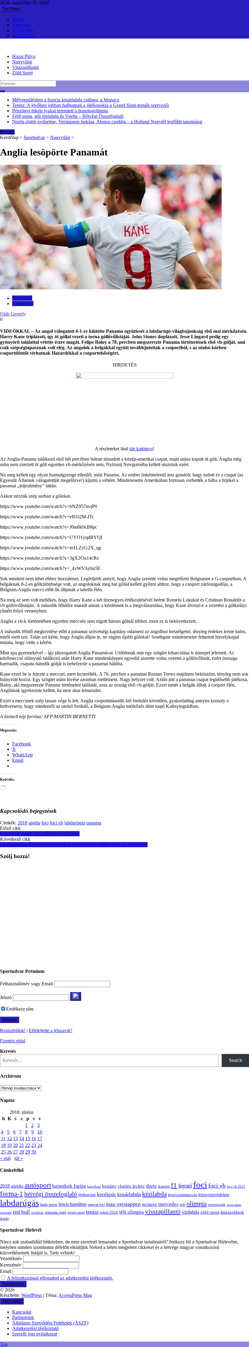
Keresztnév (11, 1264)
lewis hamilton (73, 1204)
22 (27, 1145)
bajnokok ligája (69, 1186)
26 (9, 1151)
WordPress (32, 1295)
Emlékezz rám (19, 1008)
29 (27, 1151)
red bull (21, 1212)
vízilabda (190, 1212)
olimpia (196, 1203)
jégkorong (87, 1194)
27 (15, 1151)
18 (3, 1145)
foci (45, 822)
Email (17, 19)
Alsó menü (11, 1301)
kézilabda (154, 1194)
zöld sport (209, 1212)
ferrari (185, 1185)
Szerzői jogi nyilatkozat (34, 1333)
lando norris (48, 1204)
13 (15, 1138)
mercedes (168, 1204)
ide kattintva (141, 448)
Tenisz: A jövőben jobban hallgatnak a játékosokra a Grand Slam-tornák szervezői (90, 105)
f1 (174, 1185)
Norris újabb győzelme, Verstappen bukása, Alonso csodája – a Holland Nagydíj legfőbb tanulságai (107, 121)
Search (235, 1060)
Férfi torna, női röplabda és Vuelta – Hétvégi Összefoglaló (68, 116)
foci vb (56, 822)
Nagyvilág (22, 61)
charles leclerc (131, 1186)
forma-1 (11, 1194)
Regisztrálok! (13, 1030)
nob (182, 1205)
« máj (5, 1158)
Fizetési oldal (12, 1040)
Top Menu (11, 8)
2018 (22, 822)
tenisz (92, 1212)
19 (9, 1145)
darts (151, 1186)
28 (21, 1151)
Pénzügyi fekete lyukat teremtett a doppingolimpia (60, 110)
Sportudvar (34, 137)
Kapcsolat (21, 1312)
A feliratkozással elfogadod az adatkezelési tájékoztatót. (60, 1278)
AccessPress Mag (75, 1295)
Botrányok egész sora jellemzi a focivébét (40, 833)
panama (93, 822)
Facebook (21, 24)
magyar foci (96, 1204)
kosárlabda (129, 1194)
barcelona (94, 1186)
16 (33, 1138)
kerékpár (106, 1194)
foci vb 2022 (236, 1186)
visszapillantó (163, 1211)
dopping (164, 1186)
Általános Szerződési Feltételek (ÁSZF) (50, 1322)
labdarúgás (74, 822)
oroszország (216, 1204)
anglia (34, 822)
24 (39, 1145)
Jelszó (6, 997)
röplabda (37, 1212)
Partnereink (23, 1317)
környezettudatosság (182, 1195)
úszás (4, 1218)
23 (33, 1145)
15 (27, 1138)
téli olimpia (131, 1212)
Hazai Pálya (23, 56)
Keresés (8, 1051)
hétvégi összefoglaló (50, 1193)
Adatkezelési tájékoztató (35, 1328)
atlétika (17, 1186)
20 (15, 1145)
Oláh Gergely (13, 313)
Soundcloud (23, 35)
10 (39, 1131)
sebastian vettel (55, 1213)
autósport (38, 1185)
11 (3, 1138)
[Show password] (75, 996)
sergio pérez (76, 1212)
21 (21, 1145)
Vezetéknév (11, 1258)
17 (39, 1138)
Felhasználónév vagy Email (26, 983)
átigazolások (232, 1212)
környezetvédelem (213, 1194)
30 (33, 1151)
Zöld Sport (22, 72)
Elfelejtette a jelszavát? (50, 1030)
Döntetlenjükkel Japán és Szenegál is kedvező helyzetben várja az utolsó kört (74, 844)
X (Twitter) (23, 30)
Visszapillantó (25, 67)
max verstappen (123, 1204)
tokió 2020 (109, 1212)
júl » (18, 1158)
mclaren (149, 1204)
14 (21, 1138)
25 (3, 1151)
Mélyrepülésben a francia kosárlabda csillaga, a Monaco (65, 99)
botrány (109, 1186)
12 (9, 1138)
